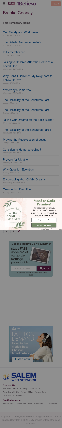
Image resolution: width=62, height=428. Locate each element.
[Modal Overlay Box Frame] (31, 214)
